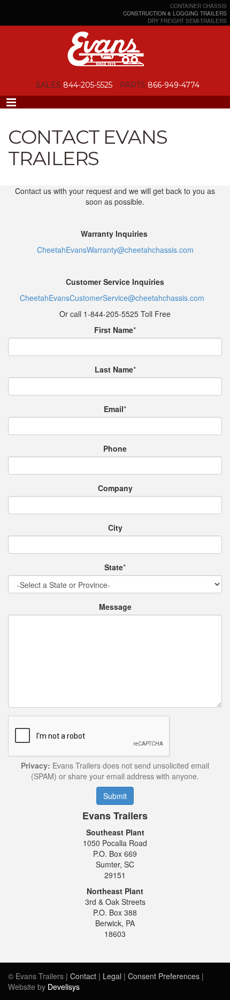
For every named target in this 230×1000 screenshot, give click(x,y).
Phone (115, 448)
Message (115, 606)
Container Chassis (198, 6)
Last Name (114, 369)
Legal (112, 976)
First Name (113, 329)
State (113, 567)
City (115, 527)
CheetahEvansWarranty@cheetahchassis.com (115, 249)
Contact (83, 976)
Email (114, 409)
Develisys (64, 986)
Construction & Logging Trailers (175, 13)
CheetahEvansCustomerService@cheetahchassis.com (112, 297)
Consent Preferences (164, 976)
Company (115, 488)
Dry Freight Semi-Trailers (187, 21)
